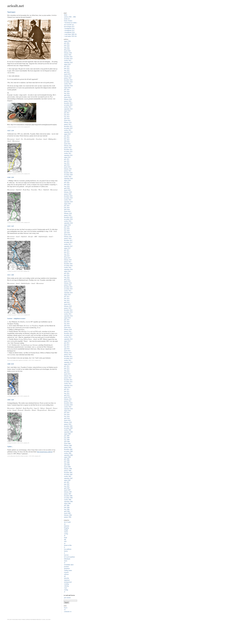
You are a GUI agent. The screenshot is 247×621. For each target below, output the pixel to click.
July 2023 (66, 113)
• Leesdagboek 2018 (69, 32)
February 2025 (68, 76)
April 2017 (67, 256)
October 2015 (67, 291)
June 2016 (66, 275)
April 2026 (67, 49)
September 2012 (68, 362)
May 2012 (66, 370)
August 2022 (67, 134)
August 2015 (67, 294)
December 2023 (68, 103)
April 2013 (67, 349)
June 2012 (66, 368)
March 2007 (67, 490)
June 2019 (66, 207)
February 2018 (68, 236)
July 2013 (66, 343)
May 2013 (66, 347)
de (64, 535)
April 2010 (67, 418)
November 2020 (68, 175)
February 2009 (68, 445)
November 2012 (68, 358)
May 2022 (66, 140)
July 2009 (66, 436)
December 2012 (68, 356)
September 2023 (68, 109)
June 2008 (66, 461)
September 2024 (68, 86)
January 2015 (67, 308)
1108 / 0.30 (10, 364)
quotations (67, 568)
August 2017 (67, 248)
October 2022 (67, 130)
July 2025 (66, 66)
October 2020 (67, 176)
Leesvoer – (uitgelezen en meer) (16, 318)
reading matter (15, 360)
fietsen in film (68, 545)
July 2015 (66, 296)
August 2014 (67, 318)
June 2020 (66, 184)
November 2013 (68, 335)
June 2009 (66, 438)
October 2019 (67, 200)
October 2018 (67, 221)
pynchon (66, 566)
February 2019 (68, 213)
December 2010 (68, 403)
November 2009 (68, 428)
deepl (65, 537)
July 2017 (66, 250)
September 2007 (68, 478)
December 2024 (68, 80)
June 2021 (66, 161)
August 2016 (67, 271)
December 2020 (68, 173)
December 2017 (68, 240)
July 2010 (66, 412)
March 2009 (67, 443)
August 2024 (67, 87)
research (66, 572)
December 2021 (68, 149)
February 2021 (68, 169)
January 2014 (67, 331)
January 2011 (67, 401)
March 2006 (67, 513)
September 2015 (68, 293)
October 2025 (67, 60)
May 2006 (66, 509)
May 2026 (66, 47)
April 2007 (67, 488)
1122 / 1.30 (10, 130)
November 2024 (68, 82)
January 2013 (67, 354)
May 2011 (66, 393)
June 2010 (66, 414)
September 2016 (68, 269)
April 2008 (67, 465)
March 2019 (67, 211)
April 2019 (67, 209)
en (7, 456)
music (65, 561)
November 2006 (68, 498)
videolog (66, 586)
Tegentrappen (11, 12)
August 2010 (67, 411)
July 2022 (66, 136)
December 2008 (68, 449)
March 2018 (67, 234)
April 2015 (67, 302)
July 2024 (66, 89)
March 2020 (67, 190)
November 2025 (68, 58)
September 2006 (68, 501)
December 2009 (68, 426)
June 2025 (66, 68)
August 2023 (67, 111)
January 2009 (67, 447)
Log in (65, 608)
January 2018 (67, 238)
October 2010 (67, 407)
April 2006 (67, 511)
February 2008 (68, 469)
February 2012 (68, 376)
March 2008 (67, 467)
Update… (10, 446)
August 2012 (67, 364)
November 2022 (68, 128)
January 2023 (67, 124)
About (65, 15)
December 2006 (68, 496)
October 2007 (67, 476)
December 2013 (68, 333)
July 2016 (66, 273)
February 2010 (68, 422)
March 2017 (67, 258)
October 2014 (67, 314)
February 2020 (68, 192)
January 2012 (67, 378)
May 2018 (66, 231)
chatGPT (66, 530)
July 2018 (66, 227)
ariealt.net (15, 5)
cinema (66, 532)
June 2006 (66, 507)
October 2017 (67, 244)
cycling (8, 127)
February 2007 (68, 492)
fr (64, 547)
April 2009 (67, 441)
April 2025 (67, 72)
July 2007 (66, 482)
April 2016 (67, 279)
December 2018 (68, 217)
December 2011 (68, 380)
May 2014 (66, 323)
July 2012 (66, 366)
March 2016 (67, 281)
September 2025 (68, 62)
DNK (65, 539)
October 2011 (67, 383)
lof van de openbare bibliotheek (69, 558)
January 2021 (67, 171)
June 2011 (66, 391)
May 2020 (66, 186)
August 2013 (67, 341)
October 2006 (67, 499)
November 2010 (68, 405)
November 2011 (68, 382)
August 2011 (67, 387)
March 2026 (67, 51)
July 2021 (66, 159)
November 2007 (68, 474)
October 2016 (67, 267)
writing (21, 456)
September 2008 (68, 455)
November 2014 (68, 312)
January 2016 (67, 285)
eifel (65, 541)
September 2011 (68, 385)
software (66, 574)
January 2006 (67, 517)
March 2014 (67, 327)
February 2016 (68, 283)
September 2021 (68, 155)
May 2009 (66, 440)
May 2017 (66, 254)
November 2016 (68, 265)
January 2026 (67, 55)
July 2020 (66, 182)
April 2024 (67, 95)
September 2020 (68, 178)
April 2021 (67, 165)
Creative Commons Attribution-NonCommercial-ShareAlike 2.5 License (31, 619)
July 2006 (66, 505)
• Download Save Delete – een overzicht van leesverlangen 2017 (71, 24)
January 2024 (67, 101)
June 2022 (66, 138)
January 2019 (67, 215)
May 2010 (66, 416)
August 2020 (67, 180)
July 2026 (66, 43)
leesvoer (9, 360)
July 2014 (66, 320)
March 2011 (67, 397)
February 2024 (68, 99)
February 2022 (68, 146)
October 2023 (67, 107)
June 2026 (66, 45)
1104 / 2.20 (10, 400)
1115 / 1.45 (10, 226)
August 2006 (67, 503)
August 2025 (67, 64)
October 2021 (67, 153)
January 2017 (67, 262)
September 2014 (68, 316)
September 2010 (68, 409)
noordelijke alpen (69, 564)
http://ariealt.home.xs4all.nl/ (44, 452)
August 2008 (67, 457)
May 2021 (66, 163)
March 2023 (67, 120)
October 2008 (67, 453)
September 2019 (68, 202)
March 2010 (67, 420)
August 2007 (67, 480)
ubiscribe (18, 456)
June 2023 (66, 115)
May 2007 (66, 486)
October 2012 (67, 360)
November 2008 (68, 451)
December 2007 (68, 472)
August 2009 (67, 434)
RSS (65, 609)
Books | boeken (68, 21)
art (65, 524)
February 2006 (68, 515)
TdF (65, 576)
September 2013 (68, 339)
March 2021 (67, 167)
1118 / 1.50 (10, 177)
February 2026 (68, 53)
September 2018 (68, 223)
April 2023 (67, 118)
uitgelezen (21, 360)
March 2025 (67, 74)
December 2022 (68, 126)
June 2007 (66, 484)
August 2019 (67, 204)
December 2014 (68, 310)
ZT (64, 592)
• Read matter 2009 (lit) (70, 34)
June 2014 (66, 322)
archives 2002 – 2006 (70, 17)
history (66, 551)
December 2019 (68, 196)
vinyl (65, 588)
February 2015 (68, 306)
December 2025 (68, 57)
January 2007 (67, 494)
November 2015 (68, 289)
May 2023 (66, 117)
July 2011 (66, 389)
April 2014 (67, 325)
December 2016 (68, 264)
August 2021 (67, 157)
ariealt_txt (67, 19)
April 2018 (67, 233)
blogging (66, 528)
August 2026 (67, 41)
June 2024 (66, 91)
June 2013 (66, 345)
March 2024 (67, 97)
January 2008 (67, 470)
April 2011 (67, 395)
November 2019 (68, 198)
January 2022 (67, 147)
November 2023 (68, 105)
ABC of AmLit (67, 522)
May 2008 (66, 463)
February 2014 (68, 329)
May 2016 (66, 277)
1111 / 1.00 (10, 275)
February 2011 (68, 399)
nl (11, 360)
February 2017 (68, 260)
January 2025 (67, 78)
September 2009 (68, 432)
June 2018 (66, 229)
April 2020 (67, 188)
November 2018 (68, 219)
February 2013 (68, 352)
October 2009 (67, 430)
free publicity (67, 549)
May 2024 (66, 93)
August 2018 (67, 225)
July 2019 (66, 205)
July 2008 (66, 459)
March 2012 (67, 374)
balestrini (66, 526)
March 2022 (67, 144)
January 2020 (67, 194)
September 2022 (68, 132)
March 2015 (67, 304)
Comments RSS (67, 611)
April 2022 (67, 142)
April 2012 (67, 372)
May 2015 (66, 300)
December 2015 (68, 287)
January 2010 (67, 424)
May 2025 (66, 70)
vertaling (66, 584)
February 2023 (68, 122)
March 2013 (67, 351)
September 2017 (68, 246)
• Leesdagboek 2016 (69, 28)
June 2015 (66, 298)
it (64, 553)
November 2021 (68, 151)
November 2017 (68, 242)
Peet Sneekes (67, 597)
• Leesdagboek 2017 (69, 30)
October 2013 (67, 337)
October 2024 (67, 84)
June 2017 (66, 252)
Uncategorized (68, 582)
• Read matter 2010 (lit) (70, 36)
